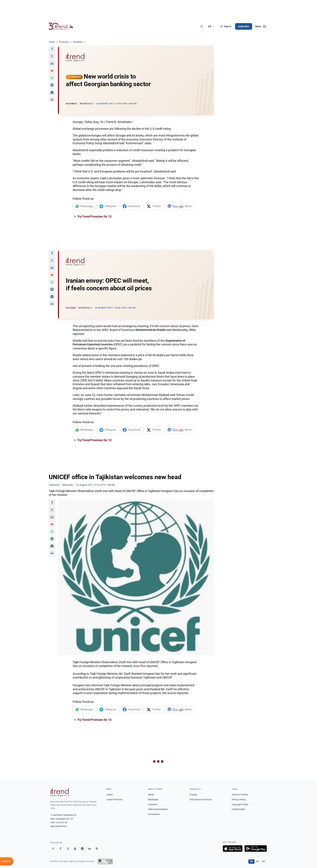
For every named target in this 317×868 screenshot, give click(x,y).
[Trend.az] (61, 26)
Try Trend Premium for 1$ (94, 216)
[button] (52, 49)
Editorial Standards (158, 809)
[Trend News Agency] (59, 792)
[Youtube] (75, 848)
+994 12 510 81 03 (58, 822)
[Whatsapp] (53, 848)
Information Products (201, 799)
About (151, 794)
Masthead (153, 799)
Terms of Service (240, 794)
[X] (68, 848)
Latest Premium (114, 799)
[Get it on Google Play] (256, 848)
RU (263, 861)
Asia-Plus (139, 666)
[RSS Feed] (97, 848)
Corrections (154, 814)
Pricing (193, 794)
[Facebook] (60, 848)
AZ (257, 861)
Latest (109, 794)
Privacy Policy (239, 799)
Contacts (152, 804)
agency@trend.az (58, 826)
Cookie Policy (238, 809)
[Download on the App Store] (233, 848)
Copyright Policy (240, 804)
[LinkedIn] (89, 848)
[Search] (201, 26)
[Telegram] (82, 848)
